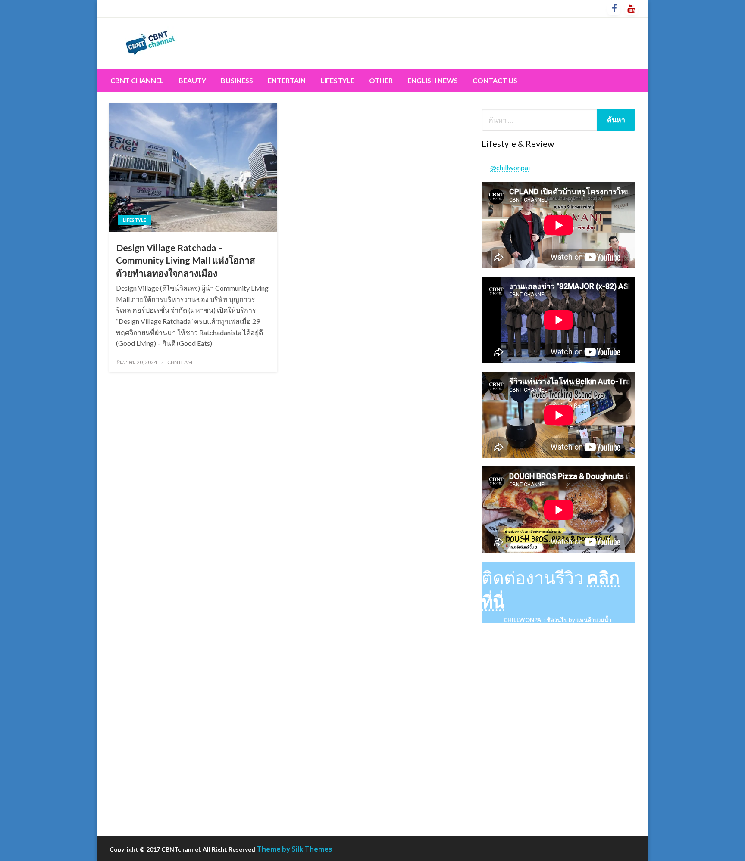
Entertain (287, 80)
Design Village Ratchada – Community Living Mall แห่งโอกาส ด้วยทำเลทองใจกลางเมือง (185, 260)
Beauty (192, 80)
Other (381, 80)
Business (237, 80)
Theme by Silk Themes (294, 848)
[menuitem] (137, 80)
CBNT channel (137, 80)
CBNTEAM (179, 362)
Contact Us (495, 80)
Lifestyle (337, 80)
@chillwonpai (510, 167)
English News (432, 80)
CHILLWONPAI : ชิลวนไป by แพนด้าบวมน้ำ (557, 619)
